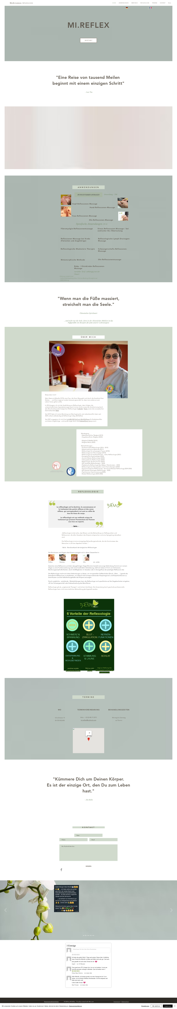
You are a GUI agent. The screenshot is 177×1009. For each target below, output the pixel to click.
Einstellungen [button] (145, 1006)
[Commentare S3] (86, 935)
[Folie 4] (88, 935)
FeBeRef (80, 409)
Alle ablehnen (156, 1006)
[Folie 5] (90, 935)
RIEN (57, 410)
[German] (136, 8)
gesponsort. (92, 421)
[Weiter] (171, 910)
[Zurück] (5, 910)
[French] (160, 8)
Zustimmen (167, 1006)
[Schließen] (175, 1006)
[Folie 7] (93, 935)
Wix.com (91, 995)
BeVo (86, 409)
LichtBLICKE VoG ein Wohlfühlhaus (78, 419)
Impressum (117, 995)
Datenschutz (125, 995)
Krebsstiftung (83, 421)
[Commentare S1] (83, 935)
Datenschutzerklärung (75, 1006)
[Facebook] (61, 870)
